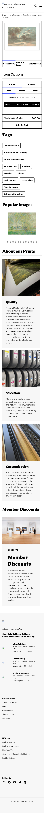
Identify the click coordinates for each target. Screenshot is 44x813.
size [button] (9, 90)
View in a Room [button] (19, 63)
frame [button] (22, 90)
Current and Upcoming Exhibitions (16, 754)
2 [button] (10, 242)
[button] (22, 104)
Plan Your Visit (8, 750)
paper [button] (12, 84)
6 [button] (20, 242)
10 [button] (31, 242)
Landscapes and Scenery (15, 152)
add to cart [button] (22, 125)
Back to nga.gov (8, 742)
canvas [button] (31, 84)
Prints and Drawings (13, 194)
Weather (8, 173)
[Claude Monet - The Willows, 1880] (22, 223)
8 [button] (26, 242)
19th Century (10, 180)
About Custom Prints (10, 702)
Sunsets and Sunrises (14, 159)
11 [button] (33, 242)
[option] (22, 224)
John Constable (15, 15)
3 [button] (13, 242)
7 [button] (23, 242)
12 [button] (36, 242)
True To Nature (11, 187)
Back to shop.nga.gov (10, 746)
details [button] (35, 90)
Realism (26, 166)
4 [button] (15, 242)
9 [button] (28, 242)
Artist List (6, 718)
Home (4, 15)
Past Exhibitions (8, 758)
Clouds (21, 173)
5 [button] (18, 242)
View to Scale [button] (35, 63)
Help (4, 706)
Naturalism (27, 180)
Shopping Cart (8, 714)
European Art (10, 166)
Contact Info (7, 710)
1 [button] (8, 242)
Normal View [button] (9, 63)
